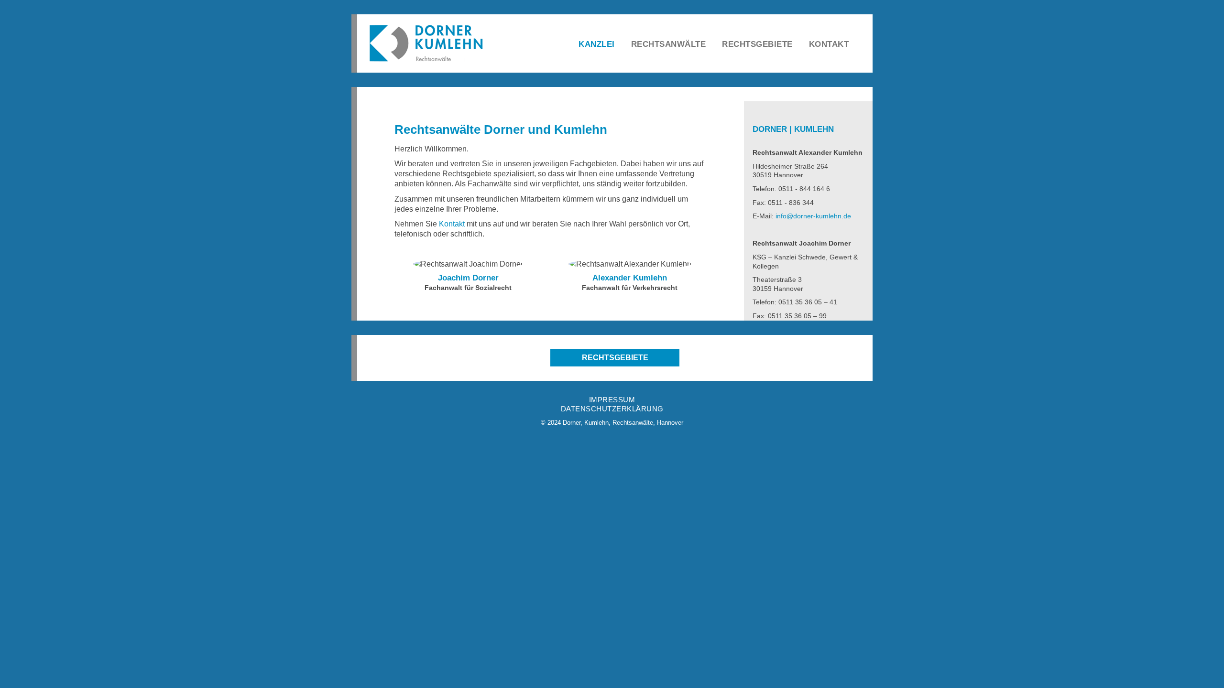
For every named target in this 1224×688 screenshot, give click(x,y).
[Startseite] (431, 43)
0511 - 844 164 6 (804, 189)
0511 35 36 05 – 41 (807, 302)
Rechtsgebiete (757, 44)
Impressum (612, 400)
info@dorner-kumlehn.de (813, 216)
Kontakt (829, 44)
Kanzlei (597, 44)
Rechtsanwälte (668, 44)
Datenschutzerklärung (612, 409)
